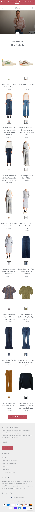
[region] (17, 22)
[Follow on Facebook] (2, 493)
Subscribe (7, 448)
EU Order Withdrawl (8, 473)
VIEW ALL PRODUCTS (17, 417)
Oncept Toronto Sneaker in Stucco (26, 86)
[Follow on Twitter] (6, 493)
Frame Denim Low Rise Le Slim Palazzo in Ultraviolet (26, 271)
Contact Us (5, 470)
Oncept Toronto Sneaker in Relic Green (9, 86)
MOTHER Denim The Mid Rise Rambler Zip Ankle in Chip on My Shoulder (9, 179)
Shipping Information (9, 463)
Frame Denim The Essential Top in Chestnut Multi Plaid (9, 317)
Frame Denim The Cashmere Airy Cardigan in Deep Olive (26, 317)
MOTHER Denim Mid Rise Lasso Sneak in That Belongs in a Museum (9, 131)
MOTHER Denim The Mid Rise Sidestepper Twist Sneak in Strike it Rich (26, 131)
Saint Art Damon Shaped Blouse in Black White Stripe (9, 271)
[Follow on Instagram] (11, 493)
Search (4, 457)
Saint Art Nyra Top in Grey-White (26, 177)
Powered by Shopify (22, 501)
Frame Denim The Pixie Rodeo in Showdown (26, 361)
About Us (5, 466)
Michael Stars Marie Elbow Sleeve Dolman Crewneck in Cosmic (26, 406)
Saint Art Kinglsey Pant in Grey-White (9, 225)
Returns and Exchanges (9, 460)
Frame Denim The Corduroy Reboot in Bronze (8, 406)
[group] (17, 22)
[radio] (9, 78)
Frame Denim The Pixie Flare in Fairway (9, 361)
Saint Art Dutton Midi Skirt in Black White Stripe (26, 226)
